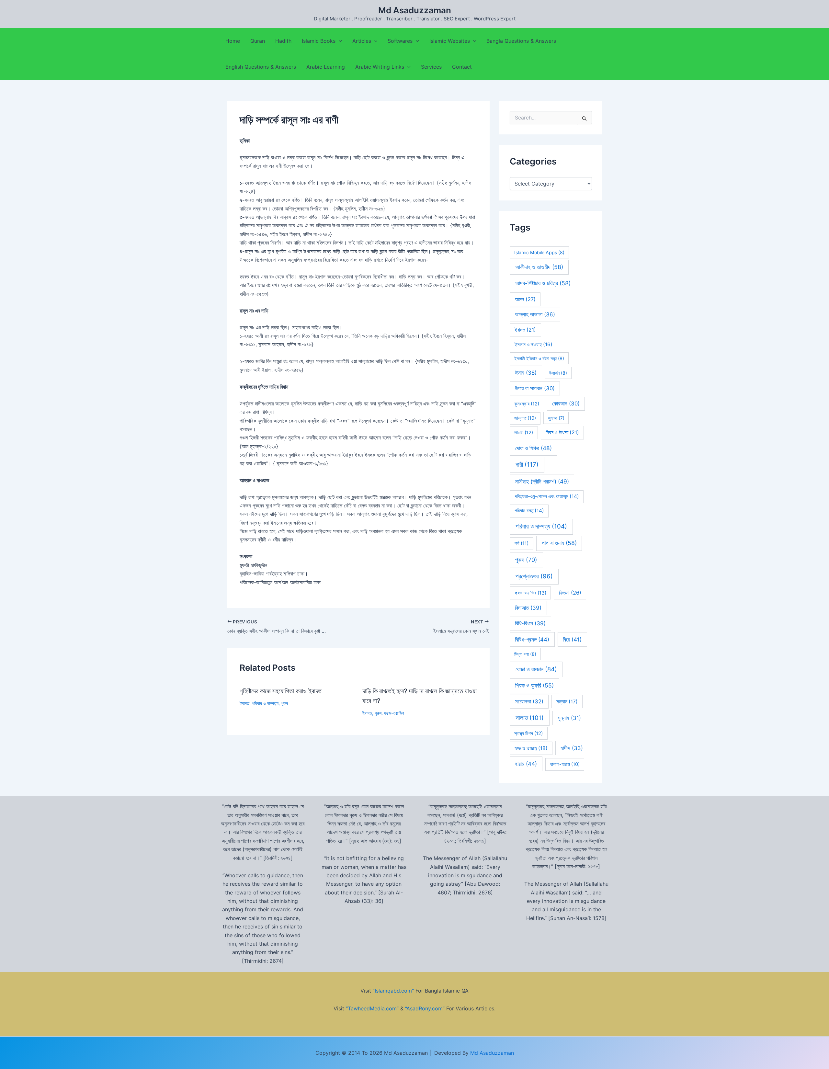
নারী (527, 464)
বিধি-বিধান (530, 623)
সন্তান (567, 702)
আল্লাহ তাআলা (535, 314)
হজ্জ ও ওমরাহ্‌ (531, 748)
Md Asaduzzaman (414, 10)
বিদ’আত (528, 608)
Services (431, 66)
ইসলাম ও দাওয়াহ (533, 344)
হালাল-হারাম (565, 764)
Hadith (283, 41)
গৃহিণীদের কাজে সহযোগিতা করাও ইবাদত (281, 691)
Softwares (400, 41)
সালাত (530, 718)
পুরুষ (284, 703)
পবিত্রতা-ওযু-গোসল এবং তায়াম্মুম (547, 496)
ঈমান (526, 373)
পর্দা (521, 543)
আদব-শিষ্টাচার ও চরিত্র (543, 283)
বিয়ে (572, 639)
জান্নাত (525, 418)
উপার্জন (558, 373)
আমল (525, 299)
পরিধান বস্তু (529, 510)
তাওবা (523, 433)
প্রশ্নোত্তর (534, 576)
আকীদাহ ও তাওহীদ (539, 267)
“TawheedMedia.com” (372, 1008)
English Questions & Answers (260, 66)
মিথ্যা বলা (525, 654)
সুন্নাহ (569, 718)
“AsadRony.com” (425, 1008)
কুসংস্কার (526, 404)
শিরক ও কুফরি (534, 685)
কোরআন (566, 403)
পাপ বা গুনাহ (559, 543)
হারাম (526, 763)
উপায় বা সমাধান (535, 388)
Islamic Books (318, 41)
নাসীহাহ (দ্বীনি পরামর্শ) (542, 481)
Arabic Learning (325, 66)
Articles (361, 41)
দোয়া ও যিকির (533, 448)
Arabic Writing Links (379, 66)
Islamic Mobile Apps (539, 252)
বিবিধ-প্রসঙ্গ (532, 639)
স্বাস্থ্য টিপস (528, 733)
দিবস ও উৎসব (562, 432)
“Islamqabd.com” (393, 990)
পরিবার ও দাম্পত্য (265, 703)
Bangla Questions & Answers (521, 41)
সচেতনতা (529, 701)
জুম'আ (556, 418)
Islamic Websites (449, 41)
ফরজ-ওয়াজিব (394, 713)
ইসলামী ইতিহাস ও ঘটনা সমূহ (539, 358)
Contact (462, 66)
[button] (338, 41)
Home (232, 41)
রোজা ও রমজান (536, 669)
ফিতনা (570, 592)
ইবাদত (244, 703)
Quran (257, 41)
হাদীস (572, 748)
